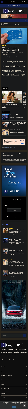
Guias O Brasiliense (6, 389)
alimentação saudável (8, 147)
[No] (26, 405)
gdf (14, 147)
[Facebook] (6, 360)
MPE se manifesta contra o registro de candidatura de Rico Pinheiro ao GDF (16, 274)
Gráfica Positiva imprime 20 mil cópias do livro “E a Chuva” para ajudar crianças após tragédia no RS (14, 160)
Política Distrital (13, 270)
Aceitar (14, 407)
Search (24, 335)
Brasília (4, 45)
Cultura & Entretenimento (7, 380)
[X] (9, 360)
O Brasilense (20, 52)
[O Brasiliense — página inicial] (12, 345)
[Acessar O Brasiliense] (14, 142)
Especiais (3, 393)
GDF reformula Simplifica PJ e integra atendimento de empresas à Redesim (17, 231)
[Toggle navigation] (2, 20)
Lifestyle (3, 384)
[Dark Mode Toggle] (24, 405)
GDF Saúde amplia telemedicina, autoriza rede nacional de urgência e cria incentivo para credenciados (16, 263)
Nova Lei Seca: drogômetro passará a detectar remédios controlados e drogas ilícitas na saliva (16, 252)
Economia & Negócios (6, 375)
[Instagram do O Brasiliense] (3, 57)
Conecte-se (4, 397)
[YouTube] (13, 360)
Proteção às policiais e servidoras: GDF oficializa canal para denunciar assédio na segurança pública (16, 241)
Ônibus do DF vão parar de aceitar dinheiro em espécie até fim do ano (13, 154)
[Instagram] (2, 360)
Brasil (2, 371)
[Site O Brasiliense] (17, 57)
